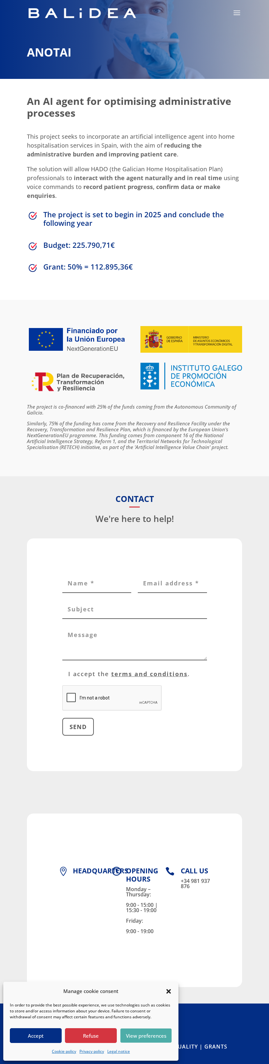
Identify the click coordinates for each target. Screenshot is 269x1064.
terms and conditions (149, 674)
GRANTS (215, 1046)
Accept (36, 1035)
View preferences (146, 1035)
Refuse (91, 1035)
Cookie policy (64, 1051)
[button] (168, 991)
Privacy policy (91, 1051)
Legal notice (118, 1051)
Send (78, 727)
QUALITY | (188, 1046)
